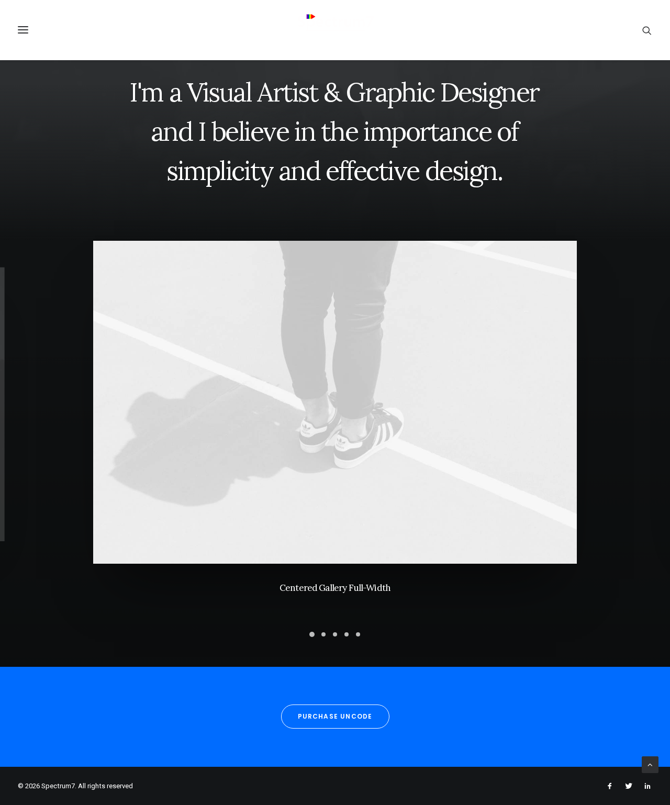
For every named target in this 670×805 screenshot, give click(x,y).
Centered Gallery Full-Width (335, 588)
